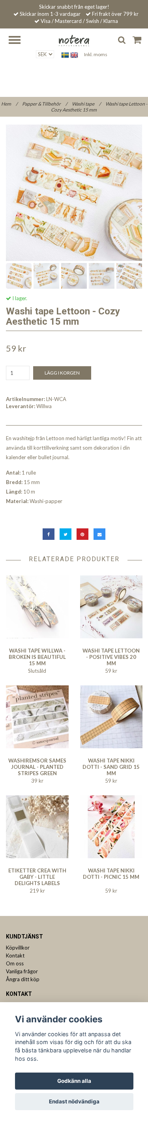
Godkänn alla (74, 1081)
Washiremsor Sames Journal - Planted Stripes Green (37, 766)
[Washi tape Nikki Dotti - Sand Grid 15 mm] (111, 716)
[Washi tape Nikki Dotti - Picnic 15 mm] (111, 826)
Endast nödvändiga (74, 1101)
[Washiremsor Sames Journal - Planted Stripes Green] (37, 716)
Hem (9, 104)
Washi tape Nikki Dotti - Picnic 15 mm (111, 873)
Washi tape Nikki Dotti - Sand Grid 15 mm (111, 766)
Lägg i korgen (62, 373)
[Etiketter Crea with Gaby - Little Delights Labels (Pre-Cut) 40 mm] (37, 826)
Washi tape (86, 104)
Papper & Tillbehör (44, 104)
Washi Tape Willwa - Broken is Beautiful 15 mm (37, 656)
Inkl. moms (95, 54)
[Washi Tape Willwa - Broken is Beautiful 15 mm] (37, 606)
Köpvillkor (18, 947)
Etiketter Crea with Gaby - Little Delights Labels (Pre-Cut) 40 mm (37, 880)
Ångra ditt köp (22, 979)
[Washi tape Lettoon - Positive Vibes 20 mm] (111, 606)
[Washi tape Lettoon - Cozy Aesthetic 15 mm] (74, 193)
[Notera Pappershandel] (74, 40)
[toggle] (18, 41)
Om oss (15, 963)
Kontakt (15, 955)
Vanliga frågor (22, 971)
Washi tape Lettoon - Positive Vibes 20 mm (111, 656)
